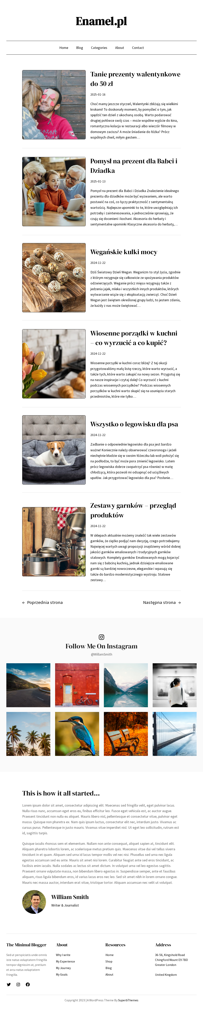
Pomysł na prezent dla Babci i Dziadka (133, 165)
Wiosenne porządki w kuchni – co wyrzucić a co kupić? (133, 337)
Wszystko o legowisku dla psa (134, 424)
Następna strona (162, 602)
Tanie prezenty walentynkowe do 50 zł (135, 78)
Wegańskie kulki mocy (123, 252)
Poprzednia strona (42, 602)
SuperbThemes (128, 1000)
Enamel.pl (101, 21)
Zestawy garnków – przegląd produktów (133, 510)
